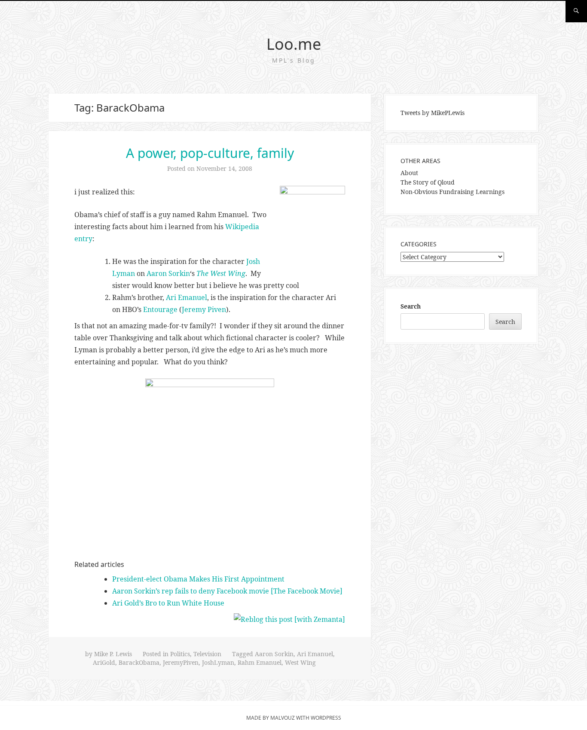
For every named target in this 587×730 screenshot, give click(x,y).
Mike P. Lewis (113, 654)
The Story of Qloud (428, 182)
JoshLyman (218, 662)
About (409, 173)
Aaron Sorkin (168, 273)
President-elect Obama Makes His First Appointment (198, 579)
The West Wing (220, 273)
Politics (180, 654)
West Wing (300, 662)
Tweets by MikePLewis (433, 113)
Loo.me (293, 44)
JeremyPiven (181, 662)
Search (411, 306)
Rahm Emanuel (259, 662)
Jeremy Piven (204, 309)
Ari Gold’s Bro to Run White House (168, 603)
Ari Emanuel (186, 297)
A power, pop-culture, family (210, 153)
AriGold (104, 662)
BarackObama (139, 662)
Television (207, 654)
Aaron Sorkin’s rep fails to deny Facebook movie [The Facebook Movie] (227, 591)
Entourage (160, 309)
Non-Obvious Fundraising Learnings (452, 192)
